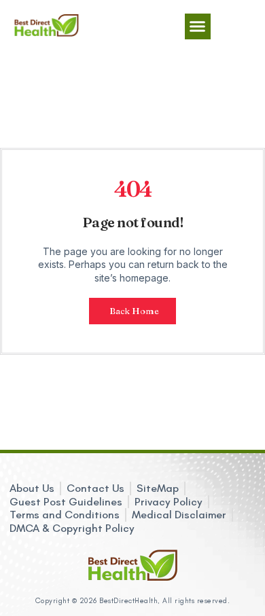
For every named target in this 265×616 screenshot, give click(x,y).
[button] (198, 26)
